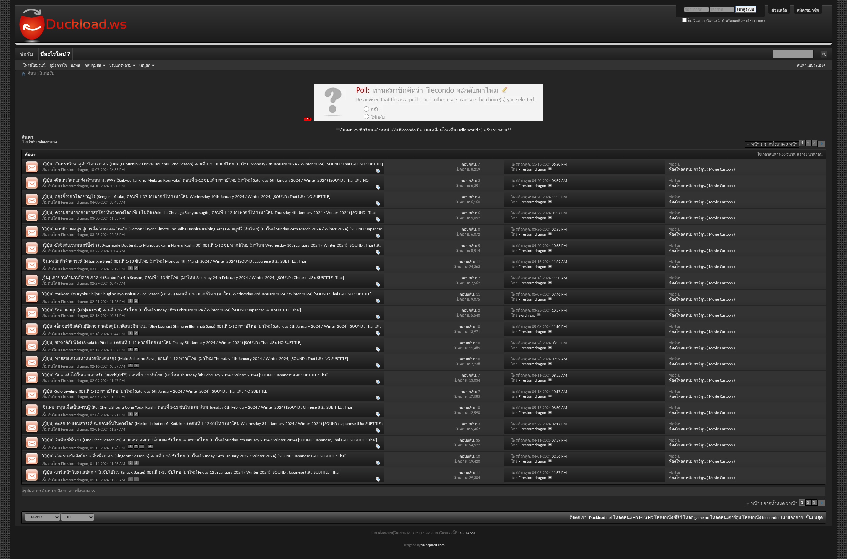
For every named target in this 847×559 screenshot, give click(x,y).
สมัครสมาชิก (808, 10)
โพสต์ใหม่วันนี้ (34, 65)
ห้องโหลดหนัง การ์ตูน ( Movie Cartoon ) (702, 170)
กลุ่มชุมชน (93, 65)
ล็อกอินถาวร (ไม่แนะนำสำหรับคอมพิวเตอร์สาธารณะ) (726, 20)
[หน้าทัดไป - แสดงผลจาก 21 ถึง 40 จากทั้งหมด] (821, 144)
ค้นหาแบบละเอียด (811, 65)
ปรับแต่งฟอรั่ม (120, 65)
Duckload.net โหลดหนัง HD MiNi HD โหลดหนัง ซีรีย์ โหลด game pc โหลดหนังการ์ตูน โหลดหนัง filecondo (684, 518)
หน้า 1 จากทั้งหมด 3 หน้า (774, 144)
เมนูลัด (144, 65)
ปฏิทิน (75, 65)
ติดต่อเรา (578, 518)
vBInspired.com (433, 545)
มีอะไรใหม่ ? (55, 54)
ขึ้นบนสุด (814, 518)
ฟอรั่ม (26, 54)
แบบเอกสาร (792, 518)
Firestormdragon (74, 170)
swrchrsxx (527, 316)
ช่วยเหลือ (779, 10)
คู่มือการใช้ (58, 65)
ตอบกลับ (468, 165)
